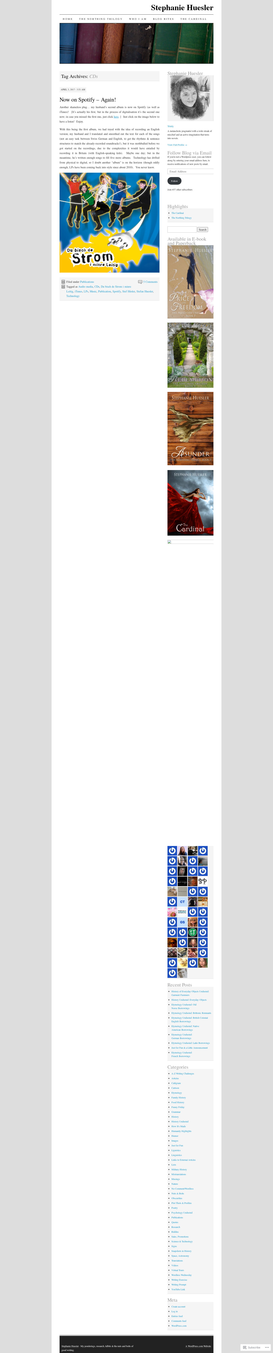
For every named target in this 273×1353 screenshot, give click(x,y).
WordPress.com (178, 1325)
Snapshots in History (181, 1250)
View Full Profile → (177, 144)
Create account (178, 1306)
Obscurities (176, 1198)
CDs (97, 286)
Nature (174, 1183)
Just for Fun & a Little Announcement (189, 1047)
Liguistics (176, 1150)
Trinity (170, 126)
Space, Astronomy (180, 1255)
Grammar (175, 1111)
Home (68, 18)
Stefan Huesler (144, 291)
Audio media (85, 286)
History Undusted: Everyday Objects (189, 999)
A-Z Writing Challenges (182, 1073)
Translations (177, 1260)
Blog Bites (163, 18)
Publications (87, 282)
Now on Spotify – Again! (88, 99)
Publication (104, 291)
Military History (179, 1169)
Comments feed (178, 1320)
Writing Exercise (179, 1279)
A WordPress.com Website (198, 1346)
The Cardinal (193, 18)
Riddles (175, 1231)
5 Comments (150, 282)
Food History (177, 1102)
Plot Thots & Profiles (181, 1203)
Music (93, 291)
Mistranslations (178, 1174)
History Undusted (179, 1121)
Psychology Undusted (181, 1212)
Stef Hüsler (128, 291)
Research (175, 1226)
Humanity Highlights (181, 1131)
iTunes (78, 291)
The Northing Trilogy (101, 18)
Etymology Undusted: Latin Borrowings (190, 1042)
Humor (174, 1135)
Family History (178, 1097)
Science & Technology (182, 1241)
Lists (173, 1164)
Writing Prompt (178, 1284)
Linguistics (176, 1155)
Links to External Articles (183, 1159)
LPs (86, 291)
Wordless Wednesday (181, 1274)
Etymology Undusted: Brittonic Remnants (191, 1012)
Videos (174, 1265)
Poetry (174, 1207)
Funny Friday (177, 1107)
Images (174, 1140)
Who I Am (138, 18)
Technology (73, 296)
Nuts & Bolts (177, 1193)
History (175, 1116)
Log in (174, 1311)
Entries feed (177, 1316)
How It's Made (178, 1126)
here (116, 117)
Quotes (174, 1222)
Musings (175, 1179)
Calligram (176, 1083)
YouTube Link (178, 1289)
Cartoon (175, 1087)
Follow (174, 180)
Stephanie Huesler (182, 7)
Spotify (117, 291)
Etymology (176, 1092)
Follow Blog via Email (189, 152)
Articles (175, 1078)
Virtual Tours (177, 1270)
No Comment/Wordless (182, 1188)
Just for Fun (177, 1145)
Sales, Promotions (180, 1236)
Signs (174, 1246)
